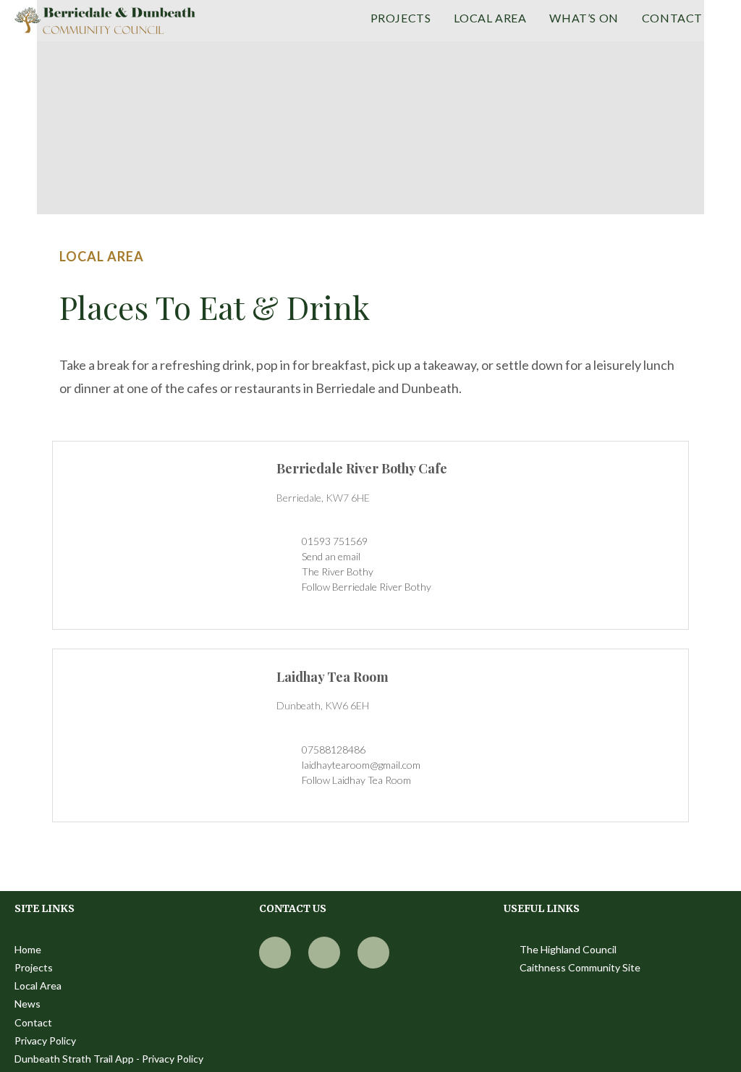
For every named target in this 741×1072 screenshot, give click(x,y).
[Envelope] (373, 952)
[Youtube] (324, 952)
